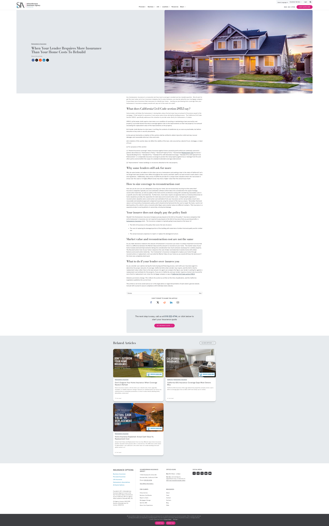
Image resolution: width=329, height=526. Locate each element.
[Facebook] (33, 60)
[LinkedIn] (44, 60)
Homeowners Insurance (38, 44)
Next (200, 293)
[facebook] (194, 473)
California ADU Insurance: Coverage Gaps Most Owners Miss (189, 383)
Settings (175, 519)
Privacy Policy (167, 519)
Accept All (159, 523)
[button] (310, 2)
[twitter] (202, 473)
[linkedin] (206, 473)
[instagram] (198, 473)
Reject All (170, 523)
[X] (36, 60)
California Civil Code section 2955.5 (183, 274)
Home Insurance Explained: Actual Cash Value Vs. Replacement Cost (134, 438)
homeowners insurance (133, 221)
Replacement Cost (188, 153)
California (170, 379)
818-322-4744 (170, 316)
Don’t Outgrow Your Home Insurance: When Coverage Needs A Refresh (136, 383)
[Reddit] (40, 60)
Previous (130, 293)
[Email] (47, 60)
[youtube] (209, 473)
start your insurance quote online (175, 480)
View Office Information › (147, 483)
